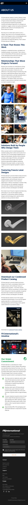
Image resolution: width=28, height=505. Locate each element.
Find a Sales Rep (6, 464)
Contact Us (5, 466)
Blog (3, 475)
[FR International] (2, 3)
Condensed (11, 329)
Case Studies (5, 477)
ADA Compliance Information (8, 486)
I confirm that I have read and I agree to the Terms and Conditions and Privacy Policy (14, 450)
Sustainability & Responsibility (8, 489)
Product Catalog (18, 329)
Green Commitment (6, 487)
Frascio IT (4, 468)
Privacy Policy (14, 498)
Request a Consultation (7, 478)
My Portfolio (5, 484)
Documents (5, 473)
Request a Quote (6, 463)
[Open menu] (26, 3)
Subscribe (14, 455)
